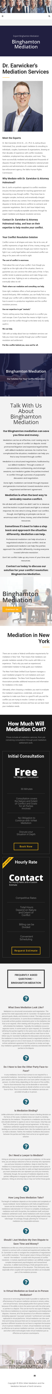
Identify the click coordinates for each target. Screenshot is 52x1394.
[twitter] (22, 1376)
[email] (35, 1376)
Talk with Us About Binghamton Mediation (26, 414)
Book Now (26, 846)
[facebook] (17, 1376)
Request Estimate (26, 950)
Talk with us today (9, 334)
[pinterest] (30, 1376)
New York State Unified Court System (21, 672)
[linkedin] (26, 1376)
